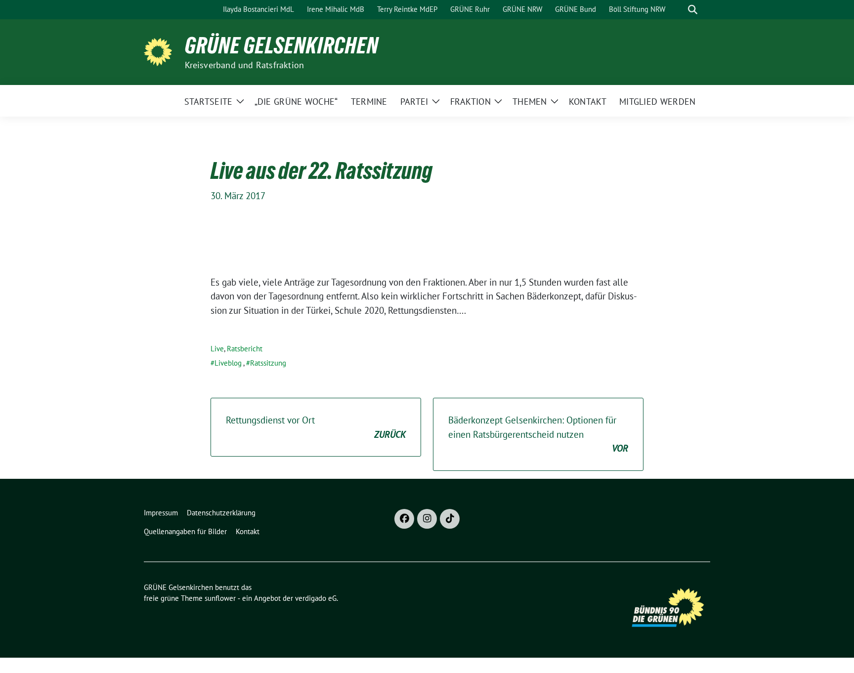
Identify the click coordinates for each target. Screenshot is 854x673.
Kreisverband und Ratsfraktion (244, 65)
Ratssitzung (268, 363)
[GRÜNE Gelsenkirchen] (160, 51)
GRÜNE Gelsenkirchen (282, 45)
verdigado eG (316, 598)
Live (217, 348)
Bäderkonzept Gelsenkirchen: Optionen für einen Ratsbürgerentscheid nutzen (538, 434)
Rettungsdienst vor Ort (316, 427)
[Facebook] (404, 519)
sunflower (220, 598)
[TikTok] (450, 519)
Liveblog (228, 363)
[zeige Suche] (692, 9)
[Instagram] (427, 519)
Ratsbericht (244, 348)
